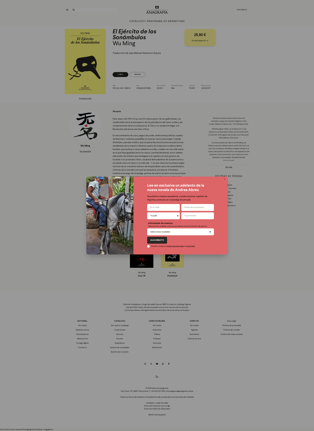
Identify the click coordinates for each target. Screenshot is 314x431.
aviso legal (191, 246)
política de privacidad (175, 246)
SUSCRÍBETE (157, 240)
